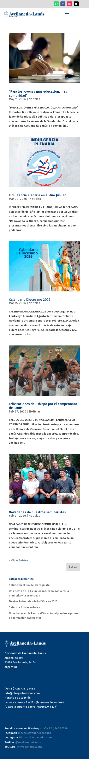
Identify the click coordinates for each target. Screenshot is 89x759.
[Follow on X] (76, 3)
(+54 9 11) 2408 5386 (55, 728)
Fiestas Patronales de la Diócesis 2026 (33, 601)
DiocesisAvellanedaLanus (34, 732)
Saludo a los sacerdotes (24, 607)
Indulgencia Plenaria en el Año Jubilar (37, 195)
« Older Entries (18, 560)
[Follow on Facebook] (62, 3)
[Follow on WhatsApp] (56, 3)
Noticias (34, 99)
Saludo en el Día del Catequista (29, 585)
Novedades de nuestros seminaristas (37, 512)
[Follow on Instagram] (69, 3)
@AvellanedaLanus (28, 742)
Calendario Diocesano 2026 (30, 300)
